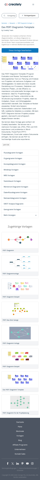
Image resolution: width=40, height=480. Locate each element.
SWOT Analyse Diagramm (13, 204)
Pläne (20, 427)
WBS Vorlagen (9, 175)
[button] (33, 4)
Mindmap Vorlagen (11, 170)
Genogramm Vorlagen (12, 209)
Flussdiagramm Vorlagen (13, 153)
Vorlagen (20, 436)
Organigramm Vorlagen (13, 158)
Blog (20, 440)
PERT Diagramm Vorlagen (25, 23)
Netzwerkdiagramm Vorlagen (15, 198)
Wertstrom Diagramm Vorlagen (16, 187)
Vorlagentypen (29, 15)
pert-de (6, 145)
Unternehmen (20, 449)
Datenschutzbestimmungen (28, 468)
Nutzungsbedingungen (9, 468)
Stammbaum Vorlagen (12, 181)
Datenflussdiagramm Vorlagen (15, 192)
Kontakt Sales (20, 454)
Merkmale (20, 431)
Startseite (4, 23)
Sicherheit (20, 470)
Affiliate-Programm (20, 445)
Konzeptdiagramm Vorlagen (14, 164)
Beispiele (12, 23)
